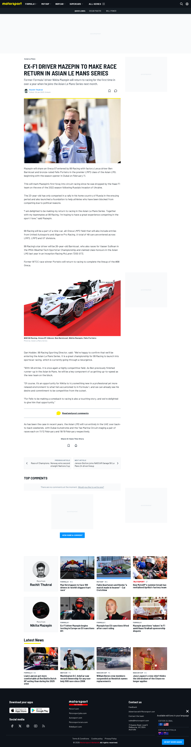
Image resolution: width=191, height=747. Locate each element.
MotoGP (45, 4)
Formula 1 (30, 4)
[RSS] (43, 726)
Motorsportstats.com (78, 722)
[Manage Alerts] (76, 445)
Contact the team (136, 716)
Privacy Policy (110, 738)
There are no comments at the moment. (72, 487)
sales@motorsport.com (139, 720)
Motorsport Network (90, 742)
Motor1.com (74, 709)
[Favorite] (109, 91)
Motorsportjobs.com (78, 713)
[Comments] (116, 91)
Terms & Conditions (80, 738)
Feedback (133, 707)
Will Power (111, 11)
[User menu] (187, 4)
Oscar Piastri (95, 11)
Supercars (75, 4)
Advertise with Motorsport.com (142, 711)
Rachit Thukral (36, 90)
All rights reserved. (109, 742)
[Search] (181, 4)
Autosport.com (75, 717)
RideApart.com (75, 726)
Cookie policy (96, 738)
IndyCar (59, 4)
